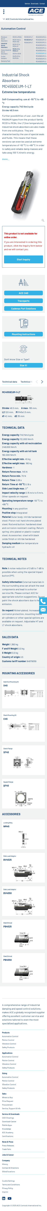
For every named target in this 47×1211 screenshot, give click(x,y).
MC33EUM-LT (28, 37)
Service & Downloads (10, 1114)
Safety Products (8, 1047)
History (5, 1164)
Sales (4, 1094)
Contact (42, 3)
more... (6, 159)
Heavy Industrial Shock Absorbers (6, 52)
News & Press (7, 1142)
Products (6, 1032)
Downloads (35, 3)
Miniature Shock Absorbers (4, 39)
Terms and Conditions (11, 1184)
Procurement (7, 1105)
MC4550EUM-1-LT (41, 53)
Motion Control (8, 1040)
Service (27, 3)
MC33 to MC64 (17, 37)
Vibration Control (9, 1044)
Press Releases (8, 1145)
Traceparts (23, 300)
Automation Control (10, 1036)
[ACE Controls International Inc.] (36, 12)
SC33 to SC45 (17, 53)
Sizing (4, 1073)
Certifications (7, 1136)
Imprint (5, 1192)
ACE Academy (7, 1132)
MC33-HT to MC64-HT (16, 45)
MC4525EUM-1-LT (41, 40)
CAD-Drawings (8, 1118)
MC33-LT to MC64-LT (16, 50)
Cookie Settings (8, 1181)
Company (6, 1160)
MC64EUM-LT (28, 42)
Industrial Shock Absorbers (4, 45)
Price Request (7, 1101)
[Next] (42, 382)
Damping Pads (5, 61)
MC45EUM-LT (28, 40)
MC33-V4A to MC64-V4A (17, 40)
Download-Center (9, 1121)
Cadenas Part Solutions (23, 308)
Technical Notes (29, 381)
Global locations (8, 1171)
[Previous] (36, 382)
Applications (7, 1053)
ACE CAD (23, 293)
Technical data (9, 381)
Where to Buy (7, 1097)
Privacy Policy (7, 1188)
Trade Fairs (6, 1149)
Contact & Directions (10, 1168)
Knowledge (6, 1129)
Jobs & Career (8, 1155)
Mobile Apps (7, 1125)
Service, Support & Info (11, 1108)
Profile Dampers (4, 57)
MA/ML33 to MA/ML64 (16, 57)
